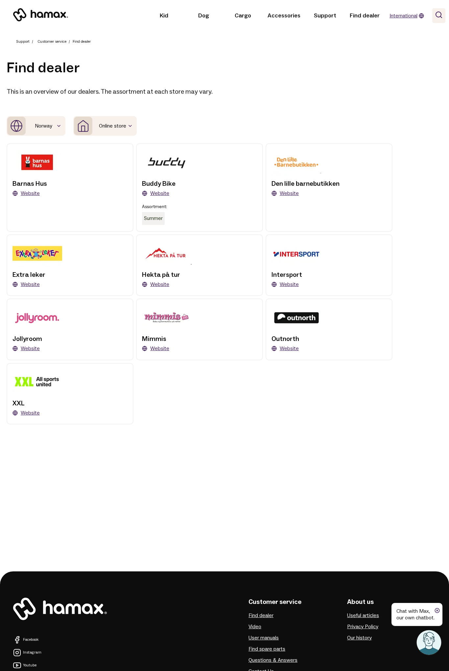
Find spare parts (266, 649)
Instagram (32, 652)
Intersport (287, 275)
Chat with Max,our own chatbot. (415, 614)
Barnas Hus (29, 184)
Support (325, 15)
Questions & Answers (272, 660)
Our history (359, 638)
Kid (164, 15)
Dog (203, 15)
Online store (112, 126)
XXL (18, 403)
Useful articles (363, 615)
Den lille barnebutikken (306, 184)
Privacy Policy (362, 626)
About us (360, 602)
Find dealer (365, 15)
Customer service (51, 41)
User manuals (263, 638)
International (403, 15)
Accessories (284, 15)
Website (30, 193)
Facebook (30, 639)
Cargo (243, 15)
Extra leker (28, 275)
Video (254, 626)
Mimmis (154, 339)
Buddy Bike (159, 184)
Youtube (29, 665)
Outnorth (285, 339)
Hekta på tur (161, 275)
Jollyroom (27, 339)
